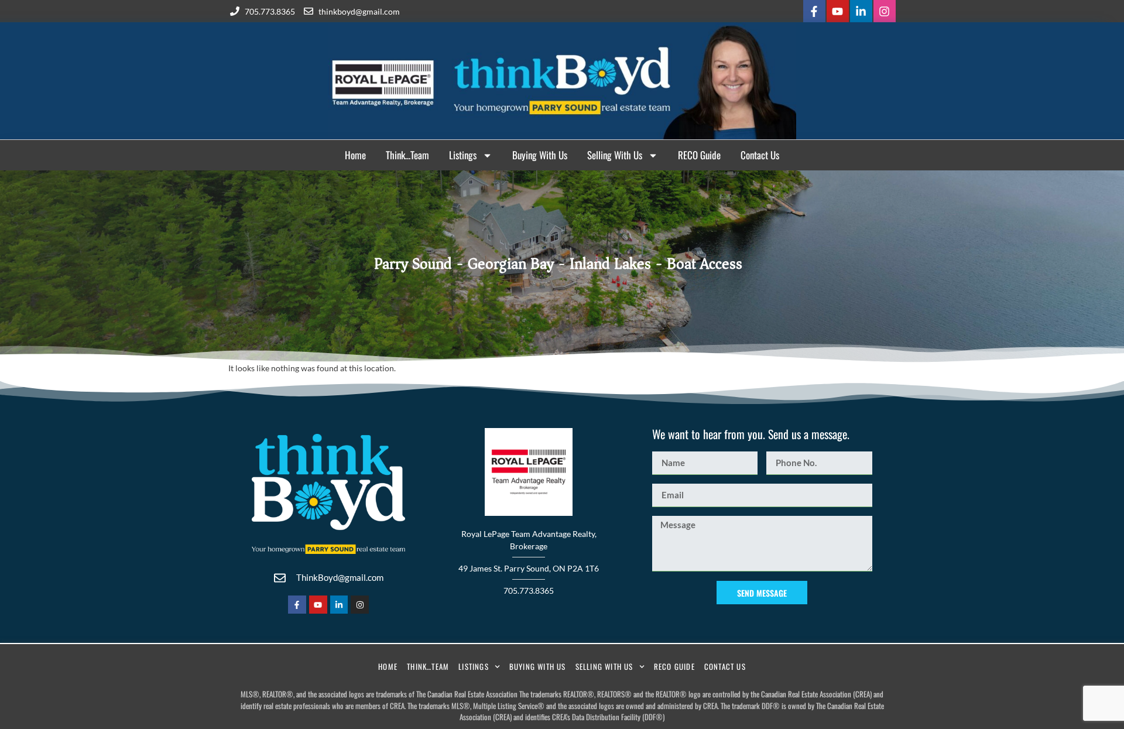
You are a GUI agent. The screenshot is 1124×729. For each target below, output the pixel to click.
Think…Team (407, 155)
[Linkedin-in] (861, 11)
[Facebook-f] (814, 11)
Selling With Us (614, 155)
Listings (463, 155)
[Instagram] (884, 11)
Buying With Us (539, 155)
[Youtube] (838, 11)
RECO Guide (699, 155)
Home (355, 155)
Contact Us (760, 155)
